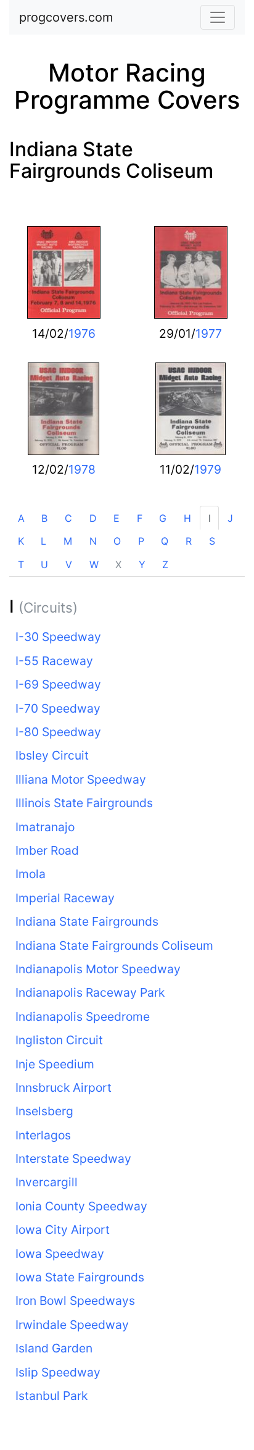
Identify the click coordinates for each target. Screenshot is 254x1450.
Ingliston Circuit (59, 1040)
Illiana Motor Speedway (80, 779)
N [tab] (93, 541)
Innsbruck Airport (63, 1087)
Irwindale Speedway (72, 1324)
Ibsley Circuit (52, 755)
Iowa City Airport (62, 1229)
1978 (82, 469)
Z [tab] (165, 564)
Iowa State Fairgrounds (79, 1277)
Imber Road (47, 850)
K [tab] (21, 541)
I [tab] (209, 518)
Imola (30, 873)
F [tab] (139, 518)
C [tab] (68, 518)
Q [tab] (164, 541)
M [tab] (67, 541)
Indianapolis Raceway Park (90, 992)
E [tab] (116, 518)
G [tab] (162, 518)
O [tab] (117, 541)
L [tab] (43, 541)
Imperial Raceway (65, 898)
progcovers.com (66, 17)
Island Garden (53, 1348)
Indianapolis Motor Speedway (98, 969)
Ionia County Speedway (81, 1206)
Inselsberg (44, 1111)
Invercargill (46, 1182)
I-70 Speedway (57, 708)
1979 (207, 469)
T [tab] (21, 564)
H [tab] (187, 518)
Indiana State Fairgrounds (86, 921)
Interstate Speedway (73, 1158)
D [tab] (93, 518)
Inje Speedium (54, 1064)
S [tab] (212, 541)
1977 (208, 333)
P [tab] (141, 541)
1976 (82, 333)
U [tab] (44, 564)
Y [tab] (142, 564)
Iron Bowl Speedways (75, 1300)
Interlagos (43, 1135)
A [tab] (21, 518)
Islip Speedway (57, 1372)
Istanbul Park (51, 1395)
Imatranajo (45, 826)
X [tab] (118, 564)
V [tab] (68, 564)
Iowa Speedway (59, 1253)
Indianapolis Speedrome (82, 1016)
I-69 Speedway (58, 684)
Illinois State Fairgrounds (84, 802)
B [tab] (44, 518)
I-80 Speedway (58, 731)
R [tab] (189, 541)
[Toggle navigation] (217, 17)
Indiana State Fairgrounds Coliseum (111, 160)
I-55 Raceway (54, 660)
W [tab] (94, 564)
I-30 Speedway (58, 636)
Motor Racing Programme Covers (127, 86)
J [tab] (230, 518)
